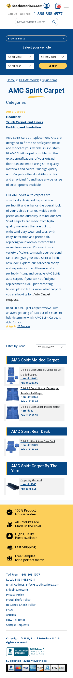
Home (11, 80)
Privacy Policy (15, 594)
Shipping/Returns (17, 589)
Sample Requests (17, 625)
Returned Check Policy (20, 605)
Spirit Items (49, 80)
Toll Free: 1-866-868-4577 (23, 574)
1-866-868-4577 (48, 13)
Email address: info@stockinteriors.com (32, 584)
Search (52, 65)
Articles (11, 615)
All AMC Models (29, 80)
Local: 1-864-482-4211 (20, 579)
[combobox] (36, 38)
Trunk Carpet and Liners (24, 122)
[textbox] (36, 38)
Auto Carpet (15, 111)
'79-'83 (24, 369)
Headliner (13, 117)
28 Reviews (23, 326)
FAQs (9, 610)
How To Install (15, 620)
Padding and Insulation (23, 127)
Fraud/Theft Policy (18, 600)
